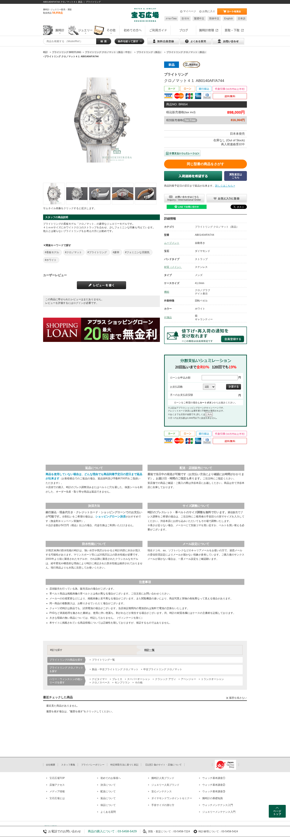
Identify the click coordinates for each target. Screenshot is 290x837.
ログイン (78, 302)
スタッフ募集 (68, 764)
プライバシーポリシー (92, 764)
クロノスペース (101, 682)
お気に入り (208, 11)
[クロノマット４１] (54, 193)
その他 (138, 682)
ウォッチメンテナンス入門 (217, 805)
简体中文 (214, 18)
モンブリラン (122, 682)
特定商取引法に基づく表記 (124, 764)
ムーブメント (171, 242)
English (228, 18)
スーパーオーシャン (138, 679)
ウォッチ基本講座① (213, 778)
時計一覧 (149, 649)
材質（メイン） (173, 267)
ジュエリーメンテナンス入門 (218, 811)
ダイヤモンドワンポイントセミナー (171, 798)
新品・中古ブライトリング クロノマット (115, 669)
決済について (108, 784)
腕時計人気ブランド (162, 778)
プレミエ (117, 679)
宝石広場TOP (57, 778)
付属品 (168, 317)
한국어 (185, 18)
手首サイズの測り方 (162, 805)
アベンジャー (188, 679)
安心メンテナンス (161, 791)
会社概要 (50, 764)
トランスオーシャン (212, 679)
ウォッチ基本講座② (213, 784)
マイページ (189, 11)
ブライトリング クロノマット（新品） (217, 226)
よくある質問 (108, 811)
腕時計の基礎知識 (212, 798)
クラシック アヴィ (165, 679)
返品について (108, 798)
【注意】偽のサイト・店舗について (163, 764)
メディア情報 (57, 791)
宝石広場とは (57, 798)
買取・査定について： (160, 831)
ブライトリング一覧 (103, 659)
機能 (166, 291)
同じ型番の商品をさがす (205, 164)
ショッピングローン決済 (110, 516)
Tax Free (189, 120)
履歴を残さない (238, 697)
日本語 (241, 18)
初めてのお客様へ (110, 778)
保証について (108, 805)
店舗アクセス (57, 784)
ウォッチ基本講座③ (213, 791)
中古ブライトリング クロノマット (162, 669)
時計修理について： (209, 831)
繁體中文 (199, 18)
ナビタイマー (99, 679)
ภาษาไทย (171, 18)
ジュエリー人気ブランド (165, 784)
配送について (108, 791)
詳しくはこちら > (225, 185)
